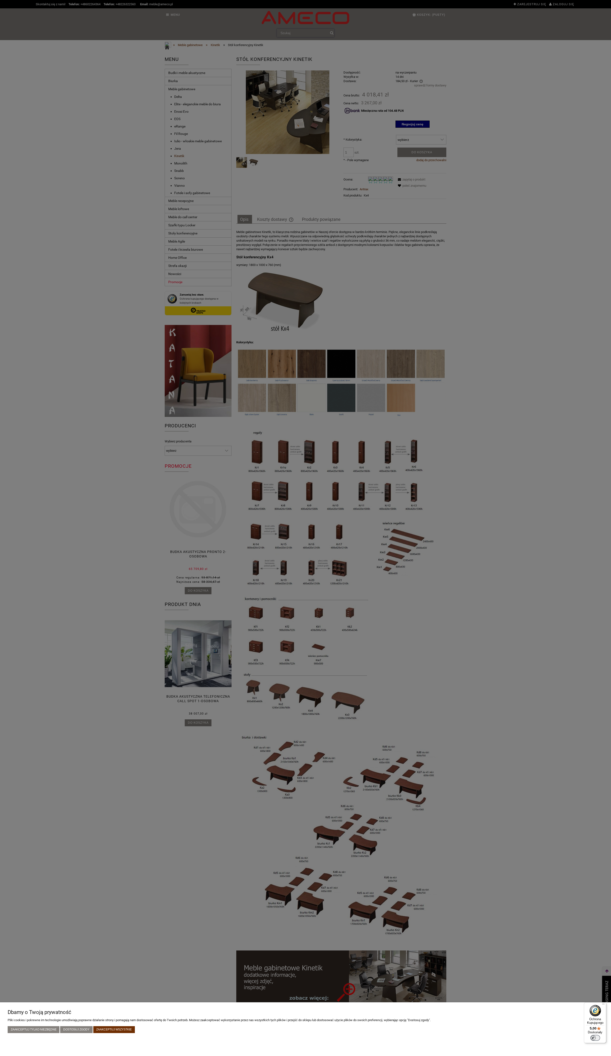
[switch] (595, 1038)
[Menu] (603, 1005)
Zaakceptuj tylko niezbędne (34, 1029)
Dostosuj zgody (76, 1029)
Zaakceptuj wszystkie (114, 1029)
